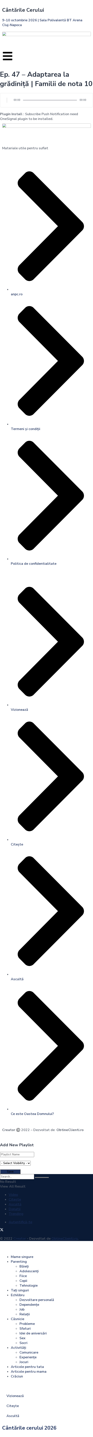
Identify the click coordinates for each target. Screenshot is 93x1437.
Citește (15, 1199)
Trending (16, 1213)
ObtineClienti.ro (70, 1130)
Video (13, 1194)
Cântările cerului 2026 (29, 1427)
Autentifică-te (20, 1222)
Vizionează (15, 1396)
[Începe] (7, 100)
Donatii (15, 1209)
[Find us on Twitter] (1, 1230)
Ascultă (15, 1204)
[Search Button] (42, 1177)
